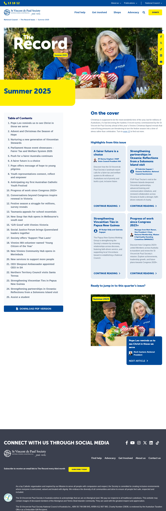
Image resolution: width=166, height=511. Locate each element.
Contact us (155, 457)
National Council (11, 20)
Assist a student (20, 297)
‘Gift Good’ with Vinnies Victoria (29, 225)
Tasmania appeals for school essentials (34, 211)
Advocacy (110, 457)
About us (141, 457)
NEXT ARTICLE (137, 360)
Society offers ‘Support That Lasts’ (31, 238)
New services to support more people (32, 259)
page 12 (126, 131)
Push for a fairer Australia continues (32, 156)
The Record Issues (28, 20)
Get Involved (125, 457)
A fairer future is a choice (25, 161)
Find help (96, 457)
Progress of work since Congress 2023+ (34, 190)
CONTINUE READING (106, 205)
